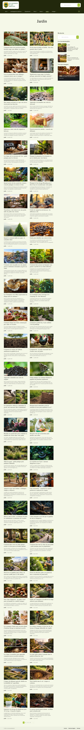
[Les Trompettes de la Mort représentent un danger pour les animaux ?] (15, 286)
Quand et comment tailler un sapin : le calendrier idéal (14, 239)
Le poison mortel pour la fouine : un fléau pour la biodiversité (41, 710)
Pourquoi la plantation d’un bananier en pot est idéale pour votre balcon (40, 157)
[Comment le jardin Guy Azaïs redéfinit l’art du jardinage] (41, 314)
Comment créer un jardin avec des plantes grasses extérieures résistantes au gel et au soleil (15, 266)
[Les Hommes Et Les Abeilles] (10, 5)
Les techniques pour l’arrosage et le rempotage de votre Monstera (39, 295)
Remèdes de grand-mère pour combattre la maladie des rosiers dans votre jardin (15, 434)
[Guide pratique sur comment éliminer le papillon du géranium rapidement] (41, 369)
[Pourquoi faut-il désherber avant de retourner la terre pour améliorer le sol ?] (41, 397)
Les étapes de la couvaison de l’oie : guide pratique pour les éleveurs (15, 157)
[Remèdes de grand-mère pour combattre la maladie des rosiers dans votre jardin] (15, 425)
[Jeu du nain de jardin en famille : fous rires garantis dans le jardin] (41, 39)
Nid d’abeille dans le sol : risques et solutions (40, 682)
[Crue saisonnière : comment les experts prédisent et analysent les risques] (41, 480)
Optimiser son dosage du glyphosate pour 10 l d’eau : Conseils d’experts (15, 710)
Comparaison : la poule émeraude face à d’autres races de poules (41, 350)
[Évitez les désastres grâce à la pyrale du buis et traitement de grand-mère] (41, 564)
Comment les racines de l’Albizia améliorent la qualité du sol (13, 350)
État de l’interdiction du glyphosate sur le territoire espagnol (73, 59)
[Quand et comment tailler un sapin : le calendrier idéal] (15, 229)
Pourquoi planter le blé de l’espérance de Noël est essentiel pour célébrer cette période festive (68, 76)
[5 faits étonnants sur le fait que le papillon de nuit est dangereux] (41, 508)
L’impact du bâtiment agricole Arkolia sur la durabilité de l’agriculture (15, 682)
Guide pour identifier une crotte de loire (41, 238)
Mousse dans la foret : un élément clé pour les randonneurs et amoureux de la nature (15, 517)
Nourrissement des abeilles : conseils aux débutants (41, 130)
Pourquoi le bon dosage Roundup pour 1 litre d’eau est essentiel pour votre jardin (41, 184)
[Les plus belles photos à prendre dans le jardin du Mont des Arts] (41, 646)
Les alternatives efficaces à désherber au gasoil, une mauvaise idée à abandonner (15, 406)
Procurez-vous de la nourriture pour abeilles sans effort (39, 434)
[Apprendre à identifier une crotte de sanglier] (15, 369)
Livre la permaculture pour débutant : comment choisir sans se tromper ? (14, 75)
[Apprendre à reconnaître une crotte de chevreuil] (41, 94)
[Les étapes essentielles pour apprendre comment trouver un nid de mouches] (15, 646)
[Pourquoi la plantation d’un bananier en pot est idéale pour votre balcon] (41, 147)
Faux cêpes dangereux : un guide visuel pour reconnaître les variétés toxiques (14, 600)
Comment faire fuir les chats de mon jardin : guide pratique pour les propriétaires (41, 545)
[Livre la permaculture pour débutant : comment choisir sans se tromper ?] (15, 66)
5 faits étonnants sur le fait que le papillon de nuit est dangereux (41, 517)
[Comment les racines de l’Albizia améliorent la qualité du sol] (15, 341)
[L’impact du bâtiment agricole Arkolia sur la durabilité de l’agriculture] (15, 673)
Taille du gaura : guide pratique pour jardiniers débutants (14, 462)
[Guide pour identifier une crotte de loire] (41, 229)
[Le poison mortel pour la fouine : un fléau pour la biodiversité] (41, 701)
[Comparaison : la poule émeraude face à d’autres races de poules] (41, 341)
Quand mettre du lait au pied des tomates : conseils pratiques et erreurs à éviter (15, 184)
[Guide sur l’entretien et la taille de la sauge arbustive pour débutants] (41, 591)
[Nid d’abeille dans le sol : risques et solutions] (41, 673)
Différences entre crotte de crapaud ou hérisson (14, 130)
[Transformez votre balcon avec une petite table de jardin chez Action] (15, 201)
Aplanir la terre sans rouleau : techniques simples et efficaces (15, 489)
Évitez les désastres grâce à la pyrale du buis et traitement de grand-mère (41, 573)
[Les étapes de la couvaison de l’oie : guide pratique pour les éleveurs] (15, 147)
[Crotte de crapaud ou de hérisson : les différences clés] (41, 201)
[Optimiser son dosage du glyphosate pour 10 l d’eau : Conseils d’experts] (15, 701)
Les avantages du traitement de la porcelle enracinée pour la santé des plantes (72, 48)
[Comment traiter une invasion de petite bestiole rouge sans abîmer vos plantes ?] (15, 39)
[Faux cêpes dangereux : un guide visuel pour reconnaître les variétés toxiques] (15, 591)
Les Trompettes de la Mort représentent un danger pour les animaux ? (15, 295)
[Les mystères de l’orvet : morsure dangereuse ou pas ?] (41, 453)
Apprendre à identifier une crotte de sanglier (13, 378)
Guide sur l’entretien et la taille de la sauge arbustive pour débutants (41, 600)
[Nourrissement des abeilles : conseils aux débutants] (41, 120)
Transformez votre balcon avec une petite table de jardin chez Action (15, 211)
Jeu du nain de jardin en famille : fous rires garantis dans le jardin (41, 48)
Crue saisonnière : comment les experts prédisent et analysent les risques (40, 489)
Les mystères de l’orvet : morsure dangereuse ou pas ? (39, 462)
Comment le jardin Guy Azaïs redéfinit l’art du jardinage (40, 323)
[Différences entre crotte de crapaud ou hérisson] (15, 120)
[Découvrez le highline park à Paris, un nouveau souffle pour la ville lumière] (15, 564)
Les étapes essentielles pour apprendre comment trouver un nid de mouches (14, 655)
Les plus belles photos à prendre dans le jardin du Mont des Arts (41, 655)
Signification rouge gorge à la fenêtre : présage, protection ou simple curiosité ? (41, 75)
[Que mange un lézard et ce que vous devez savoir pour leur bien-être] (15, 94)
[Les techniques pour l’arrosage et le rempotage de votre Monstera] (41, 286)
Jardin (5, 55)
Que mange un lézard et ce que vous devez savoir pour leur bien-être (15, 103)
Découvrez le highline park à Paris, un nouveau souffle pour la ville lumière (14, 573)
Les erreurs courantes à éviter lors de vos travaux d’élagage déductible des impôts (41, 627)
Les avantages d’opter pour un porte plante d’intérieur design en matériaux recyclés (15, 627)
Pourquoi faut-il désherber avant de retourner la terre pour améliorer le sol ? (41, 406)
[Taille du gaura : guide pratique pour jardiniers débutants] (15, 453)
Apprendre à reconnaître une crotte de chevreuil (40, 103)
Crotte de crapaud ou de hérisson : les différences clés (40, 211)
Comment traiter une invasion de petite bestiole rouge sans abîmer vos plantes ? (15, 48)
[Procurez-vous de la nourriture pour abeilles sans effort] (41, 425)
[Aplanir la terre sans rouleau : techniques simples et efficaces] (15, 480)
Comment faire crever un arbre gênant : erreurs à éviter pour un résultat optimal (15, 545)
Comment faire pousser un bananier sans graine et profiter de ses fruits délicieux (41, 265)
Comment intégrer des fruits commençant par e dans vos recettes (15, 323)
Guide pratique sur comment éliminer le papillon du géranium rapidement (41, 378)
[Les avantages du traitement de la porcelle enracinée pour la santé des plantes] (62, 47)
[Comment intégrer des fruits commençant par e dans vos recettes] (15, 314)
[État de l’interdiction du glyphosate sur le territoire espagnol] (62, 58)
